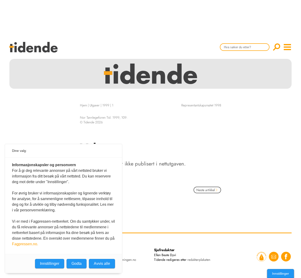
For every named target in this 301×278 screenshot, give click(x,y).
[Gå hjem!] (34, 50)
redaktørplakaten (198, 259)
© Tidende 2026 (91, 122)
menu (287, 47)
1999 (105, 105)
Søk (276, 47)
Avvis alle (102, 264)
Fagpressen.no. (25, 244)
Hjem (83, 105)
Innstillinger (280, 273)
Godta (76, 264)
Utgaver (95, 105)
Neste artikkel (205, 190)
